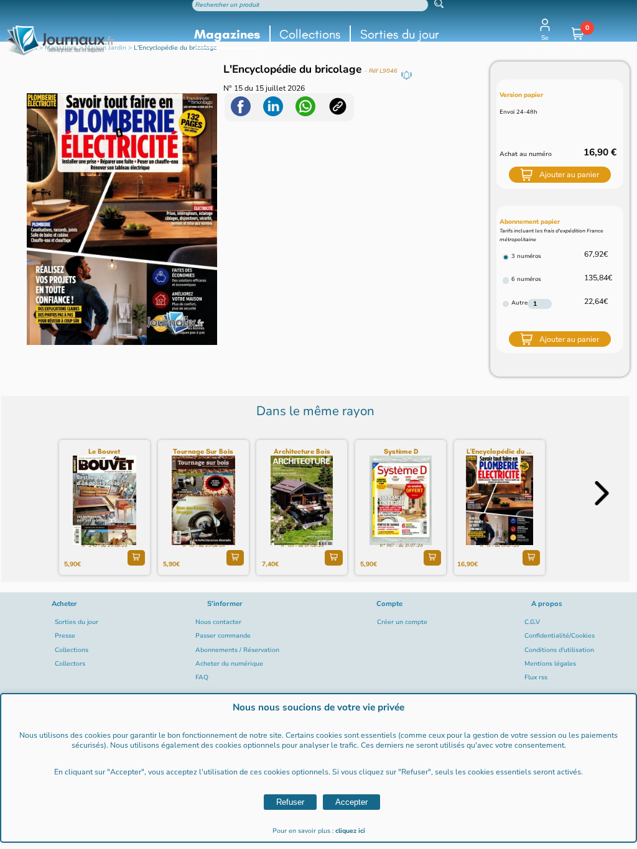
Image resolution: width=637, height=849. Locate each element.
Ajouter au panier (569, 175)
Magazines (227, 34)
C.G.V (532, 622)
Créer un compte (402, 622)
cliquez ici (350, 831)
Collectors (70, 663)
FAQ (201, 677)
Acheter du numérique (229, 663)
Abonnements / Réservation (237, 650)
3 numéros (526, 256)
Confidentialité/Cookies (559, 635)
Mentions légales (550, 663)
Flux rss (535, 677)
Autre (519, 302)
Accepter (351, 802)
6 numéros (526, 279)
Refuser (290, 802)
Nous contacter (218, 622)
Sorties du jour (399, 34)
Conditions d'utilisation (559, 650)
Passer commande (223, 635)
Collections (309, 34)
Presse (65, 635)
